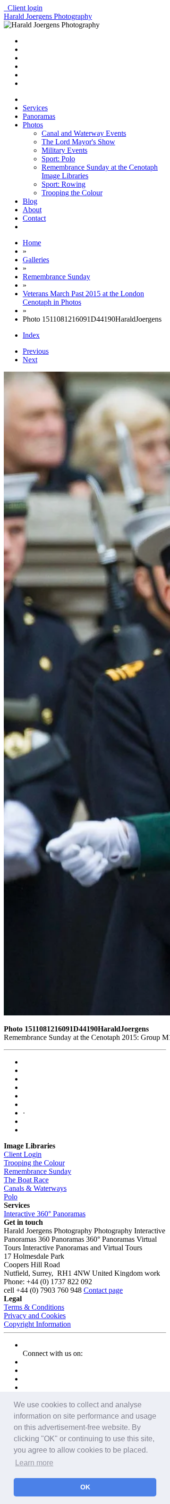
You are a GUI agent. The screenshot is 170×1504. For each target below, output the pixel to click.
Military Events (64, 150)
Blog (30, 201)
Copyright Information (37, 1324)
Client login (23, 8)
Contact (34, 218)
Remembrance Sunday (37, 1171)
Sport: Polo (58, 159)
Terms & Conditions (34, 1307)
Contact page (103, 1290)
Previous (36, 351)
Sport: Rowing (63, 184)
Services (35, 108)
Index (31, 335)
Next (30, 360)
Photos (33, 125)
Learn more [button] (34, 1463)
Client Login (23, 1154)
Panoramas (39, 116)
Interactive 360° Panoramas (44, 1214)
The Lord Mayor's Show (78, 142)
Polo (10, 1197)
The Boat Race (26, 1180)
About (32, 210)
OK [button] (85, 1487)
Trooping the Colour (72, 193)
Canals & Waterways (35, 1188)
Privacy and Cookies (35, 1316)
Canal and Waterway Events (84, 133)
